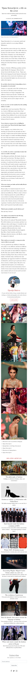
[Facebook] (11, 671)
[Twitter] (13, 671)
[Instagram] (16, 671)
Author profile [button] (14, 300)
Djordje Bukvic (18, 18)
